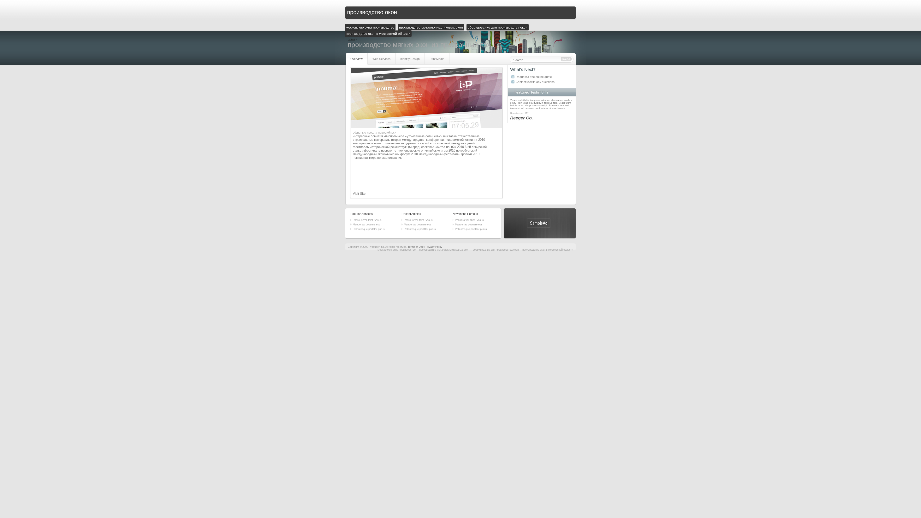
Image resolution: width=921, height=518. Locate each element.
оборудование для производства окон (496, 249)
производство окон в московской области (547, 249)
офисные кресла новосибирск (374, 132)
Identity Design (410, 59)
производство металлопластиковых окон (444, 249)
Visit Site (359, 193)
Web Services (381, 59)
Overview (356, 59)
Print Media (437, 59)
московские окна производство (397, 249)
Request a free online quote (534, 77)
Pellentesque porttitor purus (369, 229)
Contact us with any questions (535, 82)
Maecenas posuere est (366, 224)
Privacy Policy (434, 246)
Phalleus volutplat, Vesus (367, 219)
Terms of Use (416, 246)
